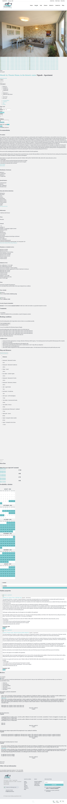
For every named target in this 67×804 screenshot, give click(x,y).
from (1, 106)
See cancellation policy (5, 323)
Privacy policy (37, 785)
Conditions (5, 101)
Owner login (57, 0)
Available (5, 585)
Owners (45, 5)
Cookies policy (37, 782)
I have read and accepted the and (53, 788)
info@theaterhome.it (10, 791)
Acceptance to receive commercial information (52, 791)
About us (51, 5)
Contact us (57, 5)
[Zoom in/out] (3, 81)
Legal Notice (36, 784)
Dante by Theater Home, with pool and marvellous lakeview (16, 632)
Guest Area (52, 0)
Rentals (36, 5)
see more (3, 698)
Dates (1, 109)
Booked (4, 582)
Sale (41, 5)
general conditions (54, 788)
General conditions (38, 781)
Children (2, 119)
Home (31, 5)
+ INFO (4, 628)
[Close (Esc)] (0, 81)
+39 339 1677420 (9, 790)
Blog (63, 5)
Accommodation (6, 100)
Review (4, 104)
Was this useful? (33, 707)
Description (3, 84)
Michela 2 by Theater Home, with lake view (12, 597)
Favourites (63, 0)
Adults (1, 113)
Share (2, 79)
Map (3, 103)
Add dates (2, 112)
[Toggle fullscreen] (1, 81)
